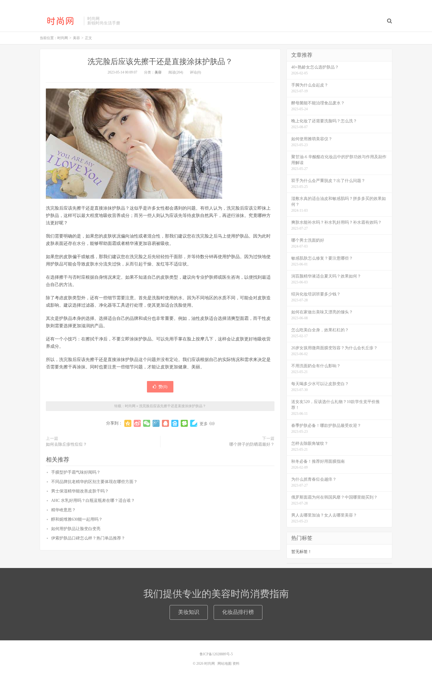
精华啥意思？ (63, 510)
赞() (163, 387)
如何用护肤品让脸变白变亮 (76, 529)
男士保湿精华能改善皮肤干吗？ (80, 491)
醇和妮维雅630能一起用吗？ (77, 519)
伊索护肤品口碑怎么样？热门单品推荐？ (88, 538)
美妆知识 (188, 612)
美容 (158, 72)
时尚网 (60, 21)
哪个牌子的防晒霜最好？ (251, 444)
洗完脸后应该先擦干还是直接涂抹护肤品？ (160, 61)
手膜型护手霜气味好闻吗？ (76, 472)
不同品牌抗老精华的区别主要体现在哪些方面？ (94, 481)
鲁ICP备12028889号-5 (216, 654)
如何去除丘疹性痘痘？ (66, 444)
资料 (236, 663)
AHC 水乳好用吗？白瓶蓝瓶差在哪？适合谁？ (93, 500)
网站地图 (224, 663)
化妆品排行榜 (238, 612)
